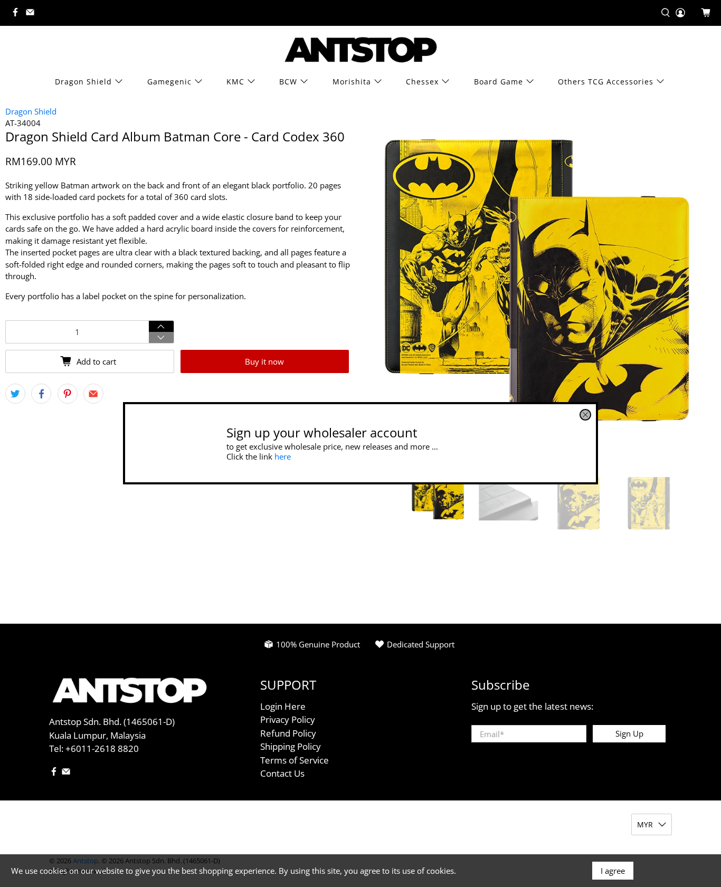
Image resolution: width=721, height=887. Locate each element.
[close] (585, 414)
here (282, 456)
